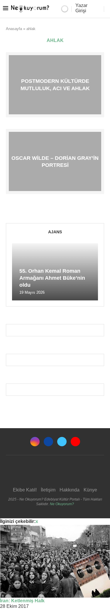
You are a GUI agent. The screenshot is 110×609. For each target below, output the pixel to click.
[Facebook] (48, 441)
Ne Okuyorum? (62, 504)
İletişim (48, 489)
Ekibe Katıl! (25, 489)
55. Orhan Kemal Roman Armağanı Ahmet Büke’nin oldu (52, 278)
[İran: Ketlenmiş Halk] (55, 561)
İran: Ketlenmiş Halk (22, 600)
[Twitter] (62, 441)
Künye (90, 489)
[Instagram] (35, 441)
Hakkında (69, 489)
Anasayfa (14, 29)
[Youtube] (75, 441)
